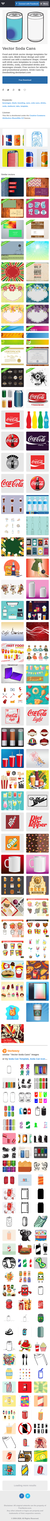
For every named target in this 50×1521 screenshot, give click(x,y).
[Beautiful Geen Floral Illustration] (12, 292)
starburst (11, 106)
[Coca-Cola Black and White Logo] (12, 462)
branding (21, 103)
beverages (6, 103)
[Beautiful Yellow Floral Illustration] (12, 314)
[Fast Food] (12, 652)
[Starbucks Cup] (37, 1012)
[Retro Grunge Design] (37, 377)
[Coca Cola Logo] (37, 462)
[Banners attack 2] (37, 335)
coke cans (35, 103)
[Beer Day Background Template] (12, 546)
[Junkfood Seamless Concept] (37, 695)
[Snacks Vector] (12, 568)
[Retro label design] (37, 885)
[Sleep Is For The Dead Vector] (37, 271)
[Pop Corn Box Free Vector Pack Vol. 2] (37, 927)
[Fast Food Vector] (12, 970)
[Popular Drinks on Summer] (12, 800)
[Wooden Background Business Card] (37, 229)
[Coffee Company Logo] (12, 631)
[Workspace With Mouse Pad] (12, 610)
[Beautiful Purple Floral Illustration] (37, 314)
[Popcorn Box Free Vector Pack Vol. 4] (12, 927)
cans (28, 103)
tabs (18, 106)
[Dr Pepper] (12, 822)
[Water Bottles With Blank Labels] (37, 504)
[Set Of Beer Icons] (12, 885)
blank (14, 103)
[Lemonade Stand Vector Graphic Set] (37, 673)
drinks (43, 103)
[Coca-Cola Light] (12, 716)
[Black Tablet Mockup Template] (37, 991)
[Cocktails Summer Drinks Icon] (37, 948)
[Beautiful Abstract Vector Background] (37, 250)
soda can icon (37, 1059)
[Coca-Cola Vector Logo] (12, 419)
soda (4, 106)
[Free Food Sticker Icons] (12, 991)
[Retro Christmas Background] (12, 271)
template (24, 106)
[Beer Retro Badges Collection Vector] (12, 377)
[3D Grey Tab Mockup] (12, 673)
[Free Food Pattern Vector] (37, 843)
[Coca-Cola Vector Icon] (12, 441)
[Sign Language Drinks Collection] (37, 652)
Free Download (25, 80)
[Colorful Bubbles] (37, 758)
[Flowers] (12, 250)
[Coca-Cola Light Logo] (37, 716)
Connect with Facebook (28, 4)
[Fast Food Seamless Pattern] (37, 970)
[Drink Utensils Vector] (37, 208)
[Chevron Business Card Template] (37, 187)
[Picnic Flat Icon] (12, 695)
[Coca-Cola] (12, 483)
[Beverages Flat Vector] (37, 610)
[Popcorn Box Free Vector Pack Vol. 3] (37, 906)
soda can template (19, 1059)
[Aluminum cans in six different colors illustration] (9, 1166)
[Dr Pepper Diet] (37, 822)
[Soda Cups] (12, 758)
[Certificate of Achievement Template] (37, 356)
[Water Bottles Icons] (37, 525)
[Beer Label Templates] (37, 737)
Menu (45, 4)
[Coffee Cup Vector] (37, 864)
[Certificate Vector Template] (12, 356)
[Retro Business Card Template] (12, 208)
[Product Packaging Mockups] (12, 737)
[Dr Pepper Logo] (37, 800)
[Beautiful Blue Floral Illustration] (37, 292)
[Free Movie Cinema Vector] (12, 525)
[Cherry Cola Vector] (37, 441)
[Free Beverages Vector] (12, 504)
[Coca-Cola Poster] (37, 568)
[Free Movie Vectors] (12, 779)
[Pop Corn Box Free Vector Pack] (12, 948)
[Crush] (12, 843)
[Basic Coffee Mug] (12, 864)
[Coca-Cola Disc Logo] (37, 483)
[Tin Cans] (12, 398)
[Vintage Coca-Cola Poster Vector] (12, 1033)
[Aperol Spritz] (12, 1012)
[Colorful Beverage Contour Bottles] (37, 419)
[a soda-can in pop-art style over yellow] (13, 161)
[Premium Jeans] (12, 187)
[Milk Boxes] (37, 589)
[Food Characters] (12, 589)
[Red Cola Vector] (37, 631)
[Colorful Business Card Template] (12, 229)
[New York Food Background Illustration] (12, 906)
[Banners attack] (12, 335)
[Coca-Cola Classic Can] (37, 398)
